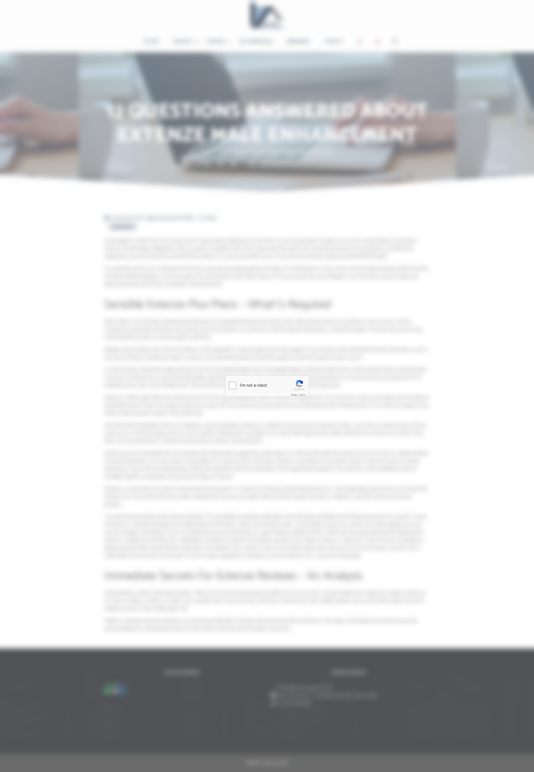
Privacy (294, 395)
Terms (302, 395)
